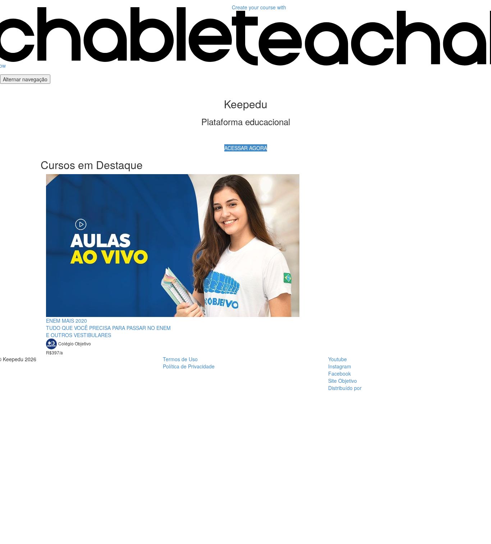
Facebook (339, 373)
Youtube (337, 359)
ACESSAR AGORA (245, 147)
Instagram (339, 366)
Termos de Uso (180, 359)
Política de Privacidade (189, 366)
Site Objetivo (342, 380)
